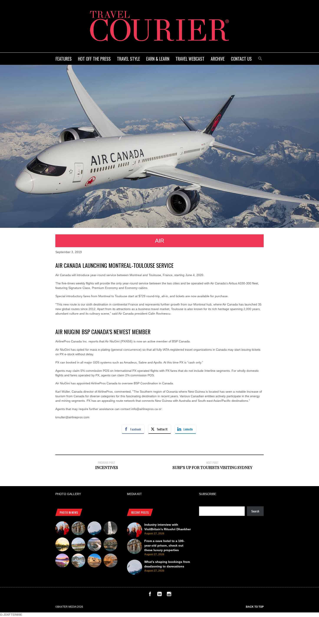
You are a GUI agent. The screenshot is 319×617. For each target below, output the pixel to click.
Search (255, 511)
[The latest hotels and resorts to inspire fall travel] (110, 561)
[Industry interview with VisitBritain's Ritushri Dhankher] (62, 529)
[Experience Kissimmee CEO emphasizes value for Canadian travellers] (78, 545)
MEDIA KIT (134, 494)
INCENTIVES (106, 467)
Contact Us (241, 58)
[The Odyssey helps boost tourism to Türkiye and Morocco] (94, 561)
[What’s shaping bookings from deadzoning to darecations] (94, 529)
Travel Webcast (190, 58)
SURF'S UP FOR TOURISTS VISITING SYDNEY (212, 467)
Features (64, 58)
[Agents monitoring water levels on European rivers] (62, 545)
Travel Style (128, 58)
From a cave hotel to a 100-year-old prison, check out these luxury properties (164, 545)
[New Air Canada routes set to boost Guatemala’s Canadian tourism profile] (62, 561)
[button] (260, 57)
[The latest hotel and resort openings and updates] (110, 545)
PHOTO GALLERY (68, 494)
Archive (218, 58)
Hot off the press (94, 58)
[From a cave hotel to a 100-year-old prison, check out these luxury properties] (78, 529)
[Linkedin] (159, 595)
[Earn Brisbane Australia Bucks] (94, 545)
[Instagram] (169, 595)
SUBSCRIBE (207, 494)
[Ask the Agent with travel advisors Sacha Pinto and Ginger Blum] (110, 529)
